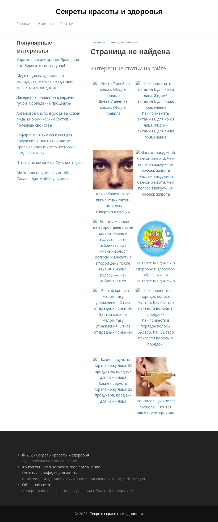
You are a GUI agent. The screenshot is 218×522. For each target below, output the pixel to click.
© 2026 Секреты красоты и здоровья (55, 455)
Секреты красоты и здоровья (109, 11)
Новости (46, 23)
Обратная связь (36, 484)
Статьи (66, 23)
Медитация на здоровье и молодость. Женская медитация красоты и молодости (45, 81)
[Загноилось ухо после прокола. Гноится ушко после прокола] (155, 395)
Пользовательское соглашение (71, 466)
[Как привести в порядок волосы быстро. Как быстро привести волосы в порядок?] (155, 314)
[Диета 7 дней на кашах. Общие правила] (113, 95)
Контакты (31, 466)
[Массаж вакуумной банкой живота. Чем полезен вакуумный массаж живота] (155, 170)
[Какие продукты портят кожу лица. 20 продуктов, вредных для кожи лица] (113, 377)
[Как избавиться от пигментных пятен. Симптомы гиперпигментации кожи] (113, 188)
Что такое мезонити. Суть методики (49, 162)
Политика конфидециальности (50, 472)
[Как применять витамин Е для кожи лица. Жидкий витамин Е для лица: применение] (155, 107)
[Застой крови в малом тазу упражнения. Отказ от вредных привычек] (113, 308)
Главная (23, 23)
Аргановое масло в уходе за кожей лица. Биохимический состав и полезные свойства (48, 119)
